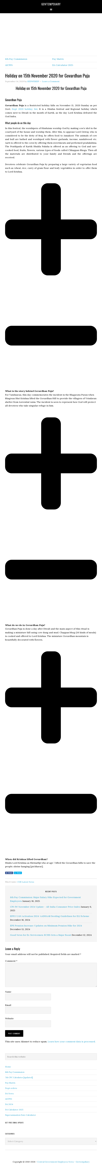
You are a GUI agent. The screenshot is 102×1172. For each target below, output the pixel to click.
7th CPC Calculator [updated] (19, 1077)
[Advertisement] (51, 34)
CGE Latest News (25, 882)
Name (8, 991)
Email (8, 1005)
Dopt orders (11, 1088)
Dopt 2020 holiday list (24, 109)
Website (9, 1018)
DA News (9, 1093)
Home (8, 1066)
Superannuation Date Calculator (20, 1115)
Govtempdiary (51, 4)
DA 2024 (9, 1104)
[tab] (51, 292)
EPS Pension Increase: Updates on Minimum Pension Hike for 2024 (46, 925)
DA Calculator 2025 (62, 65)
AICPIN (9, 65)
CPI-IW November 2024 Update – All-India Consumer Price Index (45, 906)
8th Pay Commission (16, 59)
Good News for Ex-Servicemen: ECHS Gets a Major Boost (40, 935)
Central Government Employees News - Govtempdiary (63, 1162)
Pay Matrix (58, 59)
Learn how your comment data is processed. (72, 1041)
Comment (11, 960)
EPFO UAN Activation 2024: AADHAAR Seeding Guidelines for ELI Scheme (49, 916)
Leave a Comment (50, 81)
